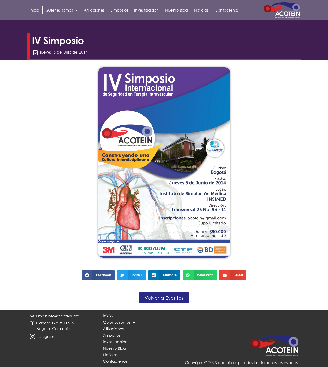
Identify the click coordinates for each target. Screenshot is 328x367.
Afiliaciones (94, 10)
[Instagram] (33, 336)
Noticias (201, 10)
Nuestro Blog (176, 10)
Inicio (34, 10)
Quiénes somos (59, 10)
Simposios (119, 10)
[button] (98, 275)
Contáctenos (227, 10)
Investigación (146, 10)
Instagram (45, 336)
